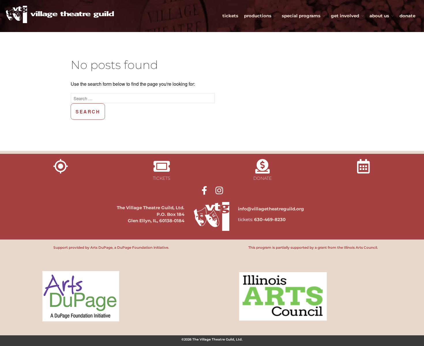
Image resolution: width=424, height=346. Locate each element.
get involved (345, 15)
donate (407, 15)
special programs (301, 15)
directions (60, 179)
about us (379, 15)
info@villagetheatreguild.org (271, 209)
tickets (230, 15)
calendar (363, 178)
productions (257, 15)
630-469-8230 (270, 219)
